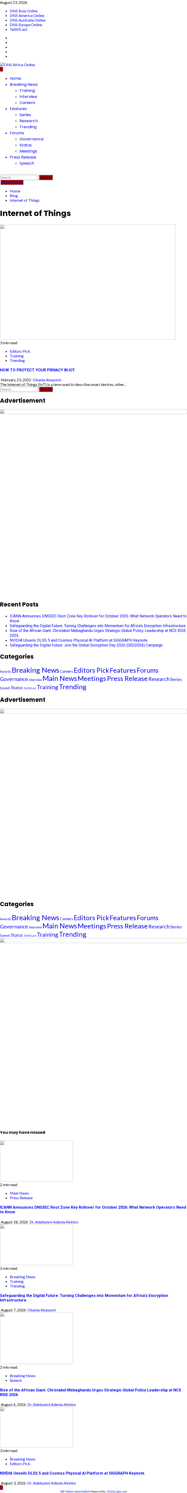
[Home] (1, 69)
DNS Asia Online (23, 10)
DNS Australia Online (27, 20)
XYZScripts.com (117, 1491)
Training (27, 90)
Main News (60, 678)
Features (18, 109)
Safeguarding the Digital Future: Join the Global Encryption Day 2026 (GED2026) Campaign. (86, 645)
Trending (28, 127)
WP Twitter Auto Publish (75, 1491)
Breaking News (24, 84)
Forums (17, 133)
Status (25, 145)
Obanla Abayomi (47, 379)
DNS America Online (27, 15)
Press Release (23, 157)
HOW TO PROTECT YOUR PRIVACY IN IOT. (37, 370)
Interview (28, 96)
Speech (26, 163)
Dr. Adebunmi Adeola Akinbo (53, 1222)
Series (25, 115)
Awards (5, 671)
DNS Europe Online (26, 24)
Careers (27, 102)
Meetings (28, 151)
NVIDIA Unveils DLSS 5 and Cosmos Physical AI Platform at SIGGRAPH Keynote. (79, 640)
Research (28, 121)
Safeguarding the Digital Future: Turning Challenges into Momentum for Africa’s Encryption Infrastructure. (98, 625)
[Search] (1, 172)
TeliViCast (18, 29)
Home (15, 78)
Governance (31, 139)
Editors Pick (20, 351)
